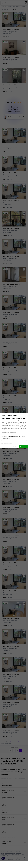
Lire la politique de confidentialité (9, 432)
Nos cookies (6, 438)
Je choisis (14, 446)
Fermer (4, 446)
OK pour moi (23, 446)
